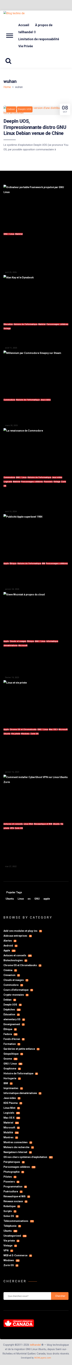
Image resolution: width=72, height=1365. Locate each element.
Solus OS (10, 1216)
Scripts (9, 1211)
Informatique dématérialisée (22, 1093)
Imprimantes (12, 1088)
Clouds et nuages (17, 641)
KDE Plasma (12, 1103)
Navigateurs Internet (17, 1152)
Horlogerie (11, 1078)
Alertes (9, 940)
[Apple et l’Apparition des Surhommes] (36, 536)
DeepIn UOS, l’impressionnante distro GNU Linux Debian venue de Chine (34, 127)
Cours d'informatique (17, 989)
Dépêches (11, 1009)
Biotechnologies (14, 960)
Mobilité (10, 1132)
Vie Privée (25, 46)
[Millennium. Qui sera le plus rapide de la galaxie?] (36, 372)
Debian (9, 999)
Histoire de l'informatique (25, 324)
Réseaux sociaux (15, 1201)
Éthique (13, 563)
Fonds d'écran (13, 1039)
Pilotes (9, 1176)
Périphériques (13, 1162)
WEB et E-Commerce (17, 1255)
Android (10, 945)
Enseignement (13, 1024)
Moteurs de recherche (18, 1147)
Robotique (11, 1206)
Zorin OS (34, 734)
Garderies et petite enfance (21, 1048)
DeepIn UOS (12, 1004)
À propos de (43, 25)
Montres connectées (17, 1142)
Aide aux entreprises (17, 935)
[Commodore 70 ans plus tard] (36, 450)
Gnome (10, 1058)
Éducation (8, 324)
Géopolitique (12, 1053)
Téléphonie (11, 1225)
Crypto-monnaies (15, 994)
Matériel (19, 234)
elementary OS (13, 1019)
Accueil (23, 25)
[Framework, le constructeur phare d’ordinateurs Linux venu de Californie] (36, 206)
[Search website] (9, 61)
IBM (43, 563)
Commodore (9, 400)
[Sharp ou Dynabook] (36, 297)
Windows (25, 734)
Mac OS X (53, 729)
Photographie (13, 1171)
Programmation (14, 1186)
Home (7, 87)
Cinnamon (11, 975)
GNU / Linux (9, 234)
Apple (6, 563)
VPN (12, 828)
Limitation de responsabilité (38, 39)
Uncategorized (14, 1235)
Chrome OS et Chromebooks (23, 729)
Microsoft (22, 645)
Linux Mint (28, 824)
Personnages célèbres (57, 324)
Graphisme (11, 1068)
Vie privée (15, 734)
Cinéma (9, 970)
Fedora (10, 1034)
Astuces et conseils (13, 824)
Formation (11, 1044)
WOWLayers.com (42, 1358)
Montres (10, 1137)
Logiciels (7, 482)
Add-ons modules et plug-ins (22, 930)
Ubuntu (6, 734)
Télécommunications (18, 1221)
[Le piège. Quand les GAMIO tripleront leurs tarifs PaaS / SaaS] (36, 614)
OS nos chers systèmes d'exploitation (27, 1157)
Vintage (7, 328)
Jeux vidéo (45, 400)
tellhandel (35, 1344)
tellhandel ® (27, 32)
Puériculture (12, 1191)
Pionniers (48, 482)
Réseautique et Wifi (43, 824)
